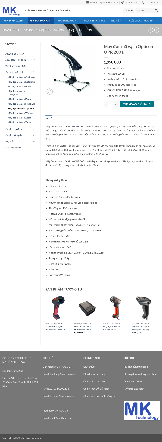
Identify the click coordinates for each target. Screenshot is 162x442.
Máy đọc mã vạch (40, 20)
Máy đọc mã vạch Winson (20, 113)
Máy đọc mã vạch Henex (20, 86)
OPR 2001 (80, 126)
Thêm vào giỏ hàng (137, 104)
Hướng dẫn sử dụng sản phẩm (140, 373)
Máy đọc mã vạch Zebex (19, 117)
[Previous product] (156, 29)
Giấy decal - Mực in (15, 59)
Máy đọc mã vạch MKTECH (21, 103)
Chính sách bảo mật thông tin (99, 395)
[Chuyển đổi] (34, 60)
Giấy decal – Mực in (140, 20)
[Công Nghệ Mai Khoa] (11, 11)
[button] (50, 91)
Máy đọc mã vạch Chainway (21, 77)
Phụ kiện (116, 20)
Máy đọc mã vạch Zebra (19, 122)
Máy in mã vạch (13, 20)
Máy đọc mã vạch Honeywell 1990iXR (55, 328)
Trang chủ (10, 30)
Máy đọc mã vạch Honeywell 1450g (140, 328)
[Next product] (150, 29)
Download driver (133, 381)
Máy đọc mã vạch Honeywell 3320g (82, 328)
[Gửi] (156, 10)
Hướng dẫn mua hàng (136, 366)
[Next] (157, 317)
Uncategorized (13, 147)
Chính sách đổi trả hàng (96, 388)
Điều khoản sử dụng (94, 373)
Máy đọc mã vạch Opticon (72, 30)
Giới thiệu (89, 366)
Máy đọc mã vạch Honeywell (16, 93)
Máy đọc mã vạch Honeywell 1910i (111, 328)
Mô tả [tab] (48, 118)
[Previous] (45, 317)
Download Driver (14, 53)
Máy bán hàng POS (94, 20)
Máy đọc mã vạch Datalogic (21, 81)
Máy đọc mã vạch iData (19, 99)
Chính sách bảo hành (94, 381)
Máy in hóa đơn (67, 20)
